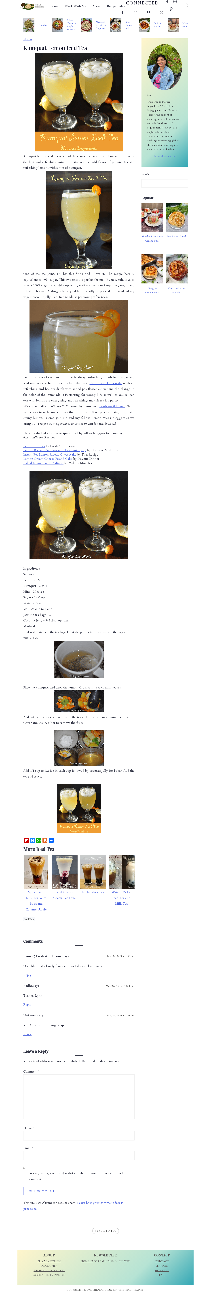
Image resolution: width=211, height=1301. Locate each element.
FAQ (162, 1275)
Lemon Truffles (34, 446)
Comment (31, 1071)
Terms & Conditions (49, 1270)
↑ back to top (105, 1231)
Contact (162, 1261)
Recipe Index (116, 6)
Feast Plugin (135, 1290)
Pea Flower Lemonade (106, 383)
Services (162, 1266)
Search (145, 174)
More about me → (164, 156)
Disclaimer (49, 1266)
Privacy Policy (49, 1261)
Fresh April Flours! (112, 406)
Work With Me (75, 6)
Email (28, 1148)
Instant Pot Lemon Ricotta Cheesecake (49, 454)
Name (28, 1128)
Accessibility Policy (49, 1275)
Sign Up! (87, 1261)
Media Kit (162, 1270)
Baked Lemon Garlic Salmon (43, 463)
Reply (27, 975)
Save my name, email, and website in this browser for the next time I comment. (75, 1176)
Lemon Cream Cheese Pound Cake (47, 459)
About (96, 6)
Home (54, 6)
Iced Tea (29, 919)
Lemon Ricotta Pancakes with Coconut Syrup (54, 450)
